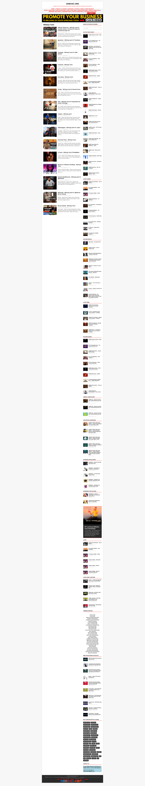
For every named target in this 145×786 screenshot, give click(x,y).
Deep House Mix (92, 739)
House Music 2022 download (92, 650)
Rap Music (88, 758)
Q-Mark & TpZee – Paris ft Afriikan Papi (94, 248)
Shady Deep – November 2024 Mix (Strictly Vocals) (95, 593)
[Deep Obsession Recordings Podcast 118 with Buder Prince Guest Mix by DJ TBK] (85, 684)
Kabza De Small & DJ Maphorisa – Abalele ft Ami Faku (95, 254)
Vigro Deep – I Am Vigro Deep (94, 241)
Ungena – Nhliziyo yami (65, 114)
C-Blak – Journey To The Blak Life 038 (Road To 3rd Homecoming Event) (94, 599)
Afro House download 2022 (92, 641)
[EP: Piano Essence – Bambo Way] (85, 218)
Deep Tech (94, 741)
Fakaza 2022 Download (92, 637)
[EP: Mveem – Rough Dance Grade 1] (85, 229)
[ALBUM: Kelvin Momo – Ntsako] (85, 112)
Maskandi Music (87, 756)
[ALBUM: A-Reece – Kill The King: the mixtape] (85, 129)
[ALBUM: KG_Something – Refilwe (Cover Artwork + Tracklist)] (85, 319)
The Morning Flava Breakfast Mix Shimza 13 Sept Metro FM (94, 664)
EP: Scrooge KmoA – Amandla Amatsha (94, 222)
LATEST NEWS (86, 302)
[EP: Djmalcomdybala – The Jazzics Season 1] (85, 212)
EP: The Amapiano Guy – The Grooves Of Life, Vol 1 (94, 41)
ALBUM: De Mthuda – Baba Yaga (95, 155)
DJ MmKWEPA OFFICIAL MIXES (89, 491)
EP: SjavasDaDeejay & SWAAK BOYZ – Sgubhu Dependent (94, 82)
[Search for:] (92, 28)
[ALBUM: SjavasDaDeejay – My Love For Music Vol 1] (85, 140)
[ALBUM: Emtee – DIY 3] (85, 118)
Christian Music (95, 735)
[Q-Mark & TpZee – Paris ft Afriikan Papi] (85, 249)
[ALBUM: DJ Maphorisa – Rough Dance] (85, 100)
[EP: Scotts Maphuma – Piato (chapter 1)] (85, 60)
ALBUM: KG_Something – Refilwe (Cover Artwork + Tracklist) (95, 318)
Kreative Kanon (81, 778)
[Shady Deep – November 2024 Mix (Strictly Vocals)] (85, 594)
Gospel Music (86, 745)
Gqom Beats (86, 747)
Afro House (93, 722)
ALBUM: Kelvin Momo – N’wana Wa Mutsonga (95, 53)
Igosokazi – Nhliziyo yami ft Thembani (69, 40)
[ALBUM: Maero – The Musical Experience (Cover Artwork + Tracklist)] (85, 332)
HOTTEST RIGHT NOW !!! (88, 32)
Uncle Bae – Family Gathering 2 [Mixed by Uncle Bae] (95, 708)
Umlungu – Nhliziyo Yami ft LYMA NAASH (67, 53)
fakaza (93, 743)
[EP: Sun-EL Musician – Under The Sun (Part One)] (85, 66)
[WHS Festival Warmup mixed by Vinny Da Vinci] (85, 660)
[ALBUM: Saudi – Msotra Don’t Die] (85, 152)
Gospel (97, 743)
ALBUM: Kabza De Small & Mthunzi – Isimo (94, 173)
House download (92, 646)
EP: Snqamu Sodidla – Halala (94, 193)
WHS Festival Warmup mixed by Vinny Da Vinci (95, 659)
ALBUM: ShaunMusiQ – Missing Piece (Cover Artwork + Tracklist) (95, 324)
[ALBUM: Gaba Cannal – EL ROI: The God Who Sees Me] (85, 72)
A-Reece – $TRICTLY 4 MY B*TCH (95, 288)
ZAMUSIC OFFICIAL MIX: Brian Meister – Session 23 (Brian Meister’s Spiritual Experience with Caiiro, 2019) (95, 431)
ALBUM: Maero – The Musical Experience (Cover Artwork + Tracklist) (94, 330)
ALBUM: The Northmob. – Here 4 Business (95, 182)
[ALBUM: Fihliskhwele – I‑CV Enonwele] (85, 201)
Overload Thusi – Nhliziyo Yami (67, 140)
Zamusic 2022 (92, 614)
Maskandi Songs (94, 756)
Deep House (86, 739)
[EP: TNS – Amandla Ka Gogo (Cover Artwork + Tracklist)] (85, 313)
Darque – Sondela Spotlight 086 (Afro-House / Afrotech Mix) (95, 580)
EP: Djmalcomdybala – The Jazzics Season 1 (94, 211)
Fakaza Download (92, 636)
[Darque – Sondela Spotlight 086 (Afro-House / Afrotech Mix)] (85, 582)
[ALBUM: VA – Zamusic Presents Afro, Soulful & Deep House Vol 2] (85, 408)
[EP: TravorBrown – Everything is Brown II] (85, 206)
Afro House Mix (87, 726)
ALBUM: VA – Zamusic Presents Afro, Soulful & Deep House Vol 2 (95, 407)
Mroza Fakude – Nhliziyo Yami (66, 206)
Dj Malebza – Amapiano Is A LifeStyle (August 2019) (94, 486)
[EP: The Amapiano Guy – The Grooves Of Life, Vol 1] (85, 42)
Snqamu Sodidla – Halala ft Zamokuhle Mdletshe (94, 572)
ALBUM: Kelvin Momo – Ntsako (95, 110)
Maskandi (99, 752)
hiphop (97, 747)
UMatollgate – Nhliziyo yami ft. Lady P (69, 127)
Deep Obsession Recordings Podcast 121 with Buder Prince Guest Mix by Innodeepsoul (95, 670)
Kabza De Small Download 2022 (92, 617)
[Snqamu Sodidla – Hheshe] (85, 567)
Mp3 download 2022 (92, 627)
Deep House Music (87, 741)
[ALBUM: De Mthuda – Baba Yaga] (85, 158)
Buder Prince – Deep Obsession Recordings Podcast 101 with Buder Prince (95, 696)
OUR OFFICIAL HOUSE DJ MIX (89, 420)
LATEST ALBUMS (87, 179)
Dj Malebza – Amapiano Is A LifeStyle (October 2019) (94, 468)
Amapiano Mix (93, 733)
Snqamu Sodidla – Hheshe (94, 565)
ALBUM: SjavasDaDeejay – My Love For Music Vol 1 (94, 139)
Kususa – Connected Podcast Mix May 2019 (94, 677)
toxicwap (94, 758)
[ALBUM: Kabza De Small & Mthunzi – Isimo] (85, 175)
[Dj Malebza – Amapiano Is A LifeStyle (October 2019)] (85, 470)
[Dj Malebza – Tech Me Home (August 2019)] (85, 475)
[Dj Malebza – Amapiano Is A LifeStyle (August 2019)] (85, 487)
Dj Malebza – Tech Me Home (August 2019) (94, 474)
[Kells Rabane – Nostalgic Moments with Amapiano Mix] (85, 715)
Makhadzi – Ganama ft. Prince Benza (95, 266)
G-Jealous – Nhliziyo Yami (65, 64)
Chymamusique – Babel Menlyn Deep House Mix (95, 605)
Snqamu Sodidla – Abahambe (94, 559)
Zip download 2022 (92, 628)
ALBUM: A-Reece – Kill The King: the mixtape (95, 128)
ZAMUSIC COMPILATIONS (89, 397)
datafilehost (94, 737)
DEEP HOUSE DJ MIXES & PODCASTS (91, 655)
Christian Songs (87, 737)
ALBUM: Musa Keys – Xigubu (94, 75)
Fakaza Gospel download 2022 (92, 644)
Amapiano (95, 728)
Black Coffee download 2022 (92, 635)
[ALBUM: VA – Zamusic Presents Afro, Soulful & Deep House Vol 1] (85, 415)
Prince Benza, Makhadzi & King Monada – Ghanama (95, 272)
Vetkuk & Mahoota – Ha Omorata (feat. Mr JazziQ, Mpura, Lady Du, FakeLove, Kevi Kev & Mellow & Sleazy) (95, 296)
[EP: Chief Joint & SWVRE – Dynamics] (85, 235)
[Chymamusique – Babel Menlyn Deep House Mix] (85, 606)
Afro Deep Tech (87, 722)
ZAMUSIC (65, 32)
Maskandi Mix (95, 754)
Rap (84, 758)
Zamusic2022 (92, 616)
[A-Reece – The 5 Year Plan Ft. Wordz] (85, 285)
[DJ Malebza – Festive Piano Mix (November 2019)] (85, 464)
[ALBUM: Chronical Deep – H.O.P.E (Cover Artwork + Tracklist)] (85, 307)
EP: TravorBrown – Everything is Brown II (95, 205)
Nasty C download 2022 (92, 623)
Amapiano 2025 (86, 733)
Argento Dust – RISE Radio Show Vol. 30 (95, 702)
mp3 (100, 756)
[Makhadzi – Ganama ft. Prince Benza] (85, 267)
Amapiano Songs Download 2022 (92, 619)
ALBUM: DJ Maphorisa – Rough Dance (95, 99)
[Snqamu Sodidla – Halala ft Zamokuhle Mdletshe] (85, 573)
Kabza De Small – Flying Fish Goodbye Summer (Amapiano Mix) (94, 586)
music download (92, 631)
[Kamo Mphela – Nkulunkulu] (85, 279)
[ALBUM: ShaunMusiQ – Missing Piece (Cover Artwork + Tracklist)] (85, 325)
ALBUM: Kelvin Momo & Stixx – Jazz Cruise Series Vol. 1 (95, 122)
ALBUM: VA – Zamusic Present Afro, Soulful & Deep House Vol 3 (95, 400)
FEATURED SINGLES (87, 239)
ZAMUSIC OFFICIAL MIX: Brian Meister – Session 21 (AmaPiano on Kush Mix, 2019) (95, 444)
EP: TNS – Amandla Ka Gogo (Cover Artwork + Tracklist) (94, 312)
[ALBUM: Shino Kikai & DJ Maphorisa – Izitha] (85, 146)
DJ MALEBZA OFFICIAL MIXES (89, 459)
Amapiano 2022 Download (92, 618)
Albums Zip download (92, 652)
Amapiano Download (92, 621)
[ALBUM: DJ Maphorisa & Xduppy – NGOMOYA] (85, 106)
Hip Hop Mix (86, 749)
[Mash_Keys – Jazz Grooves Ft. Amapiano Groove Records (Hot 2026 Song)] (85, 48)
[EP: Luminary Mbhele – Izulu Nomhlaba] (85, 189)
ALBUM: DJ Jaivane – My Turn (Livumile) (94, 168)
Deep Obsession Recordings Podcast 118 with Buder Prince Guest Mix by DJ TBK (95, 683)
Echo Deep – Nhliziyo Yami (65, 77)
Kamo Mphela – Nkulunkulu (94, 277)
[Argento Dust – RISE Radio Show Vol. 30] (85, 704)
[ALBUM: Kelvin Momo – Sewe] (85, 135)
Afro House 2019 (87, 724)
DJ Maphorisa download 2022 (92, 638)
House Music (93, 752)
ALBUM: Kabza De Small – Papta (95, 34)
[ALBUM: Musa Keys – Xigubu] (85, 78)
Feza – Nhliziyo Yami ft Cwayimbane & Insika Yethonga (69, 102)
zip (97, 758)
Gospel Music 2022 (92, 645)
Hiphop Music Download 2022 (92, 640)
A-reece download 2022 (92, 622)
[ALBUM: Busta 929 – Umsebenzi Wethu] (85, 163)
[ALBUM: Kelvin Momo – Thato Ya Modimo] (85, 89)
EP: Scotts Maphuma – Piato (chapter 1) (94, 59)
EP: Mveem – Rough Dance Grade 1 (94, 228)
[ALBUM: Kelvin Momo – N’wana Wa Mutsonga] (85, 55)
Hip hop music (92, 749)
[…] (74, 36)
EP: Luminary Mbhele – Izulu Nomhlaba (94, 188)
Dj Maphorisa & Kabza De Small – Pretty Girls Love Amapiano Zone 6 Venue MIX (95, 260)
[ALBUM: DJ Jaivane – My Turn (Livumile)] (85, 169)
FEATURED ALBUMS (87, 336)
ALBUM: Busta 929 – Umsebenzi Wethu (95, 162)
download (86, 743)
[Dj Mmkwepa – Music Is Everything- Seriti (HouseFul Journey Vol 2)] (85, 496)
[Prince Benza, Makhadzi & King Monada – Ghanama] (85, 273)
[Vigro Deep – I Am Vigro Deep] (85, 244)
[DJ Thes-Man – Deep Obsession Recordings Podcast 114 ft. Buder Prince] (85, 690)
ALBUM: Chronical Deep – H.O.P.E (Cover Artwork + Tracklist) (94, 306)
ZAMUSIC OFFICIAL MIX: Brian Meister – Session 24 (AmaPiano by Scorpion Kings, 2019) (95, 423)
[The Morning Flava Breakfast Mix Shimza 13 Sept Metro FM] (85, 666)
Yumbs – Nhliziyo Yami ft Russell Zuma (69, 89)
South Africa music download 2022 (92, 630)
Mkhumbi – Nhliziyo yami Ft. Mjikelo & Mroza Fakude (69, 193)
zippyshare (86, 760)
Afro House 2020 (95, 724)
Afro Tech (86, 728)
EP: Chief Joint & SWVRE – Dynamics (94, 234)
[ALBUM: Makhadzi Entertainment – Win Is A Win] (85, 95)
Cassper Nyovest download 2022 (92, 625)
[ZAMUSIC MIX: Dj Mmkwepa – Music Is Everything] (85, 502)
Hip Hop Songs (86, 752)
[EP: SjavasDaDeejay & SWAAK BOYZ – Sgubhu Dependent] (85, 83)
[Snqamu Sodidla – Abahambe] (85, 562)
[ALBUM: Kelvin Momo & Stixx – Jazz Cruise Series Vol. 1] (85, 123)
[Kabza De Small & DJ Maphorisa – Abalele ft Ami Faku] (85, 255)
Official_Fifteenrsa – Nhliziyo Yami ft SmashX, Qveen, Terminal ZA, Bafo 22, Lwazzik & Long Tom (69, 29)
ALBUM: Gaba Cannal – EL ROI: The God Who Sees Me (95, 71)
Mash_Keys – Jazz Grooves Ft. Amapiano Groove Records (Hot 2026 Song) (95, 47)
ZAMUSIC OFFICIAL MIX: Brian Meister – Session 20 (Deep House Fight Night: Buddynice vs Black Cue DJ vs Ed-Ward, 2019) (95, 452)
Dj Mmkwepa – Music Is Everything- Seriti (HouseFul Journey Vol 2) (94, 494)
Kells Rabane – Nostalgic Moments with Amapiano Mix (95, 714)
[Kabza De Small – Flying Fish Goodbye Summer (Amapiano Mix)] (85, 587)
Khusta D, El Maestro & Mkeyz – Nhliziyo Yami (69, 165)
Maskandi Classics (87, 754)
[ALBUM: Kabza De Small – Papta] (85, 37)
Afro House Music (94, 726)
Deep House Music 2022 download (92, 651)
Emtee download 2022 (92, 632)
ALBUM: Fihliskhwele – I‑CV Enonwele (94, 199)
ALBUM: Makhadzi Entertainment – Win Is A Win (95, 93)
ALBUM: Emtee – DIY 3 (93, 115)
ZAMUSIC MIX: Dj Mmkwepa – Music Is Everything (94, 501)
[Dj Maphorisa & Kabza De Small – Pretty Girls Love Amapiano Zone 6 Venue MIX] (85, 261)
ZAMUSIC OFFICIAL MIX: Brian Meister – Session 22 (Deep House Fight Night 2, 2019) (94, 438)
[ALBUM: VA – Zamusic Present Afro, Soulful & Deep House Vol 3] (85, 401)
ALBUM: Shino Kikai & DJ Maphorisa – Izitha (93, 145)
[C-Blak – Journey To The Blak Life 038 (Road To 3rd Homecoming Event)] (85, 600)
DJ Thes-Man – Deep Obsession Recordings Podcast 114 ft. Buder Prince (95, 689)
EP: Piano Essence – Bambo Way (95, 215)
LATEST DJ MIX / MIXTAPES (89, 577)
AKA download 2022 (92, 626)
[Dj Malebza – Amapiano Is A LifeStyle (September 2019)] (85, 481)
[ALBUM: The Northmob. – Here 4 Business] (85, 183)
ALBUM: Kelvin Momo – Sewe (94, 132)
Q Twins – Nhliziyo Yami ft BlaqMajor (69, 152)
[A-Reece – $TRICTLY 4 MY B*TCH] (85, 290)
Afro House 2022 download (92, 649)
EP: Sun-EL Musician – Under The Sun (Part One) (94, 65)
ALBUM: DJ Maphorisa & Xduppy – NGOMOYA (95, 105)
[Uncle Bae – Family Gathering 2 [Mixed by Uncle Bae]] (85, 710)
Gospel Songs (93, 745)
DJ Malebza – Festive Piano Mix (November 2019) (95, 463)
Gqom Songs (92, 747)
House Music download (92, 647)
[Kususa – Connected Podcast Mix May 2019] (85, 678)
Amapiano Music (87, 735)
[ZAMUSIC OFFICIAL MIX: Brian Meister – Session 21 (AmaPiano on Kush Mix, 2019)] (85, 446)
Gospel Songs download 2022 (92, 642)
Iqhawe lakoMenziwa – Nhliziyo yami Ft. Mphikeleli (69, 177)
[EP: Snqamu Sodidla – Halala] (85, 195)
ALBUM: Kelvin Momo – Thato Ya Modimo (95, 88)
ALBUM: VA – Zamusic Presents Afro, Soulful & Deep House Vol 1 (95, 414)
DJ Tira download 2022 (92, 633)
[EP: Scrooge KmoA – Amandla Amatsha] (85, 223)
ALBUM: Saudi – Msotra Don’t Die (94, 150)
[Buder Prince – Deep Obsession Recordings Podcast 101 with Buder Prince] (85, 697)
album (90, 728)
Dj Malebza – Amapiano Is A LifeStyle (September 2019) (94, 480)
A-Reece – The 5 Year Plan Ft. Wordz (94, 283)
